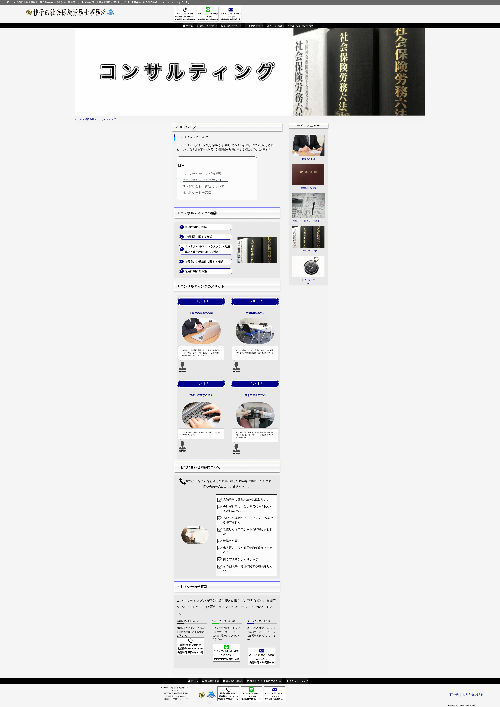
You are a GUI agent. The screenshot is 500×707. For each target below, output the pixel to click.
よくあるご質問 (275, 25)
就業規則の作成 (234, 681)
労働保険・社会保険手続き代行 (266, 681)
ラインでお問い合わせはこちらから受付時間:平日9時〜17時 (208, 16)
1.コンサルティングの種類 (202, 173)
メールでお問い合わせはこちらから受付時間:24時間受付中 (231, 16)
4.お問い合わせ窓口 (197, 192)
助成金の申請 (212, 681)
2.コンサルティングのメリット (205, 180)
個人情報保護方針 (473, 694)
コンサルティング (298, 681)
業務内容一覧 (207, 25)
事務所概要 (254, 25)
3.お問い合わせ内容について (203, 186)
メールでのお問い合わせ (300, 25)
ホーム (189, 25)
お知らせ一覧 (231, 25)
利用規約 (453, 694)
